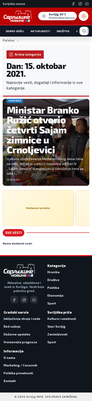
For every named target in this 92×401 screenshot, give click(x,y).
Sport (51, 303)
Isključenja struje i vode (22, 318)
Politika (53, 287)
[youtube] (34, 300)
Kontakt (10, 381)
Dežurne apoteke (17, 334)
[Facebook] (73, 3)
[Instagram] (80, 3)
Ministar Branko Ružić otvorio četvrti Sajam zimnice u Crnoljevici (43, 129)
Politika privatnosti (18, 373)
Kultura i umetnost (61, 318)
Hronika (53, 272)
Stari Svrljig (56, 326)
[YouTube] (86, 3)
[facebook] (14, 300)
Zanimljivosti (57, 334)
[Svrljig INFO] (17, 16)
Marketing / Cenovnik (20, 365)
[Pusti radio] (83, 16)
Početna (8, 40)
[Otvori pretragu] (84, 31)
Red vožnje (12, 326)
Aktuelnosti (40, 31)
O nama (9, 358)
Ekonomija (55, 295)
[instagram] (24, 300)
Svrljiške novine (14, 4)
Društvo (63, 31)
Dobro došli (15, 31)
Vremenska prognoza (20, 342)
